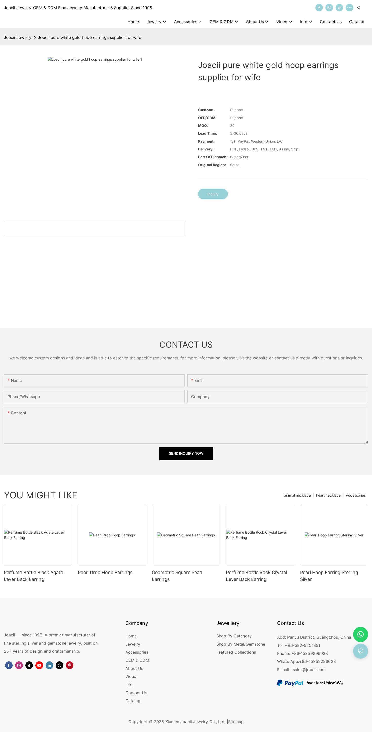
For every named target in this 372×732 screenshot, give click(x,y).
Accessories (356, 495)
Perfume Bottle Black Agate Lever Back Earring (33, 576)
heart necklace (328, 495)
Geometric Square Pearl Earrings (177, 576)
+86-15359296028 (317, 661)
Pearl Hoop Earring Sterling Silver (329, 576)
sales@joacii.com (309, 669)
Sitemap (236, 721)
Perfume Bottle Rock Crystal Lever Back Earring (256, 576)
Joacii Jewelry (17, 37)
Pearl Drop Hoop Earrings (105, 572)
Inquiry (213, 194)
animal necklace (297, 495)
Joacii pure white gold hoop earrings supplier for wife (89, 37)
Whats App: (288, 661)
